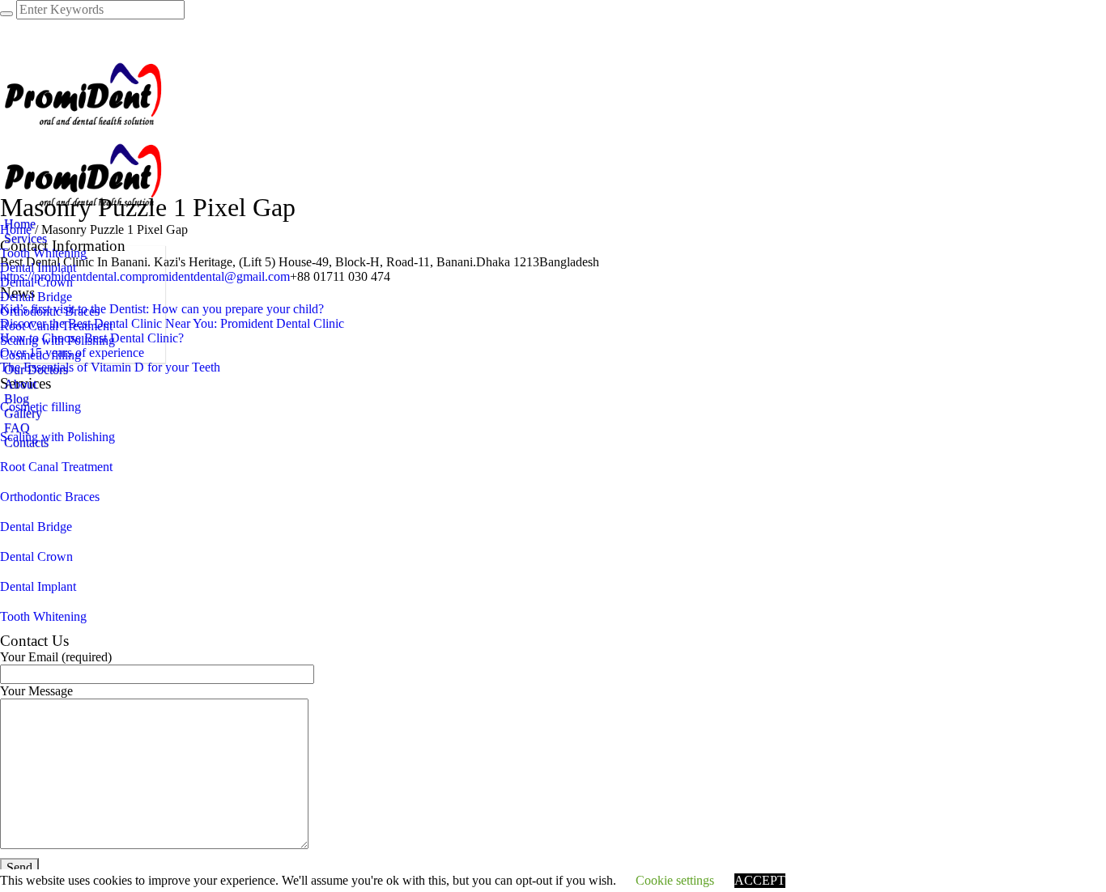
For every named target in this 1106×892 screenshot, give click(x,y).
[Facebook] (9, 26)
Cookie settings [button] (675, 880)
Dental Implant (38, 586)
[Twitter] (9, 41)
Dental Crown (36, 556)
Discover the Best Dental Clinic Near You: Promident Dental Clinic (172, 323)
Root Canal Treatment (56, 467)
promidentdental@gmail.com (216, 276)
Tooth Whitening (43, 616)
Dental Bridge (36, 526)
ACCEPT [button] (759, 880)
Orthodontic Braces (50, 496)
